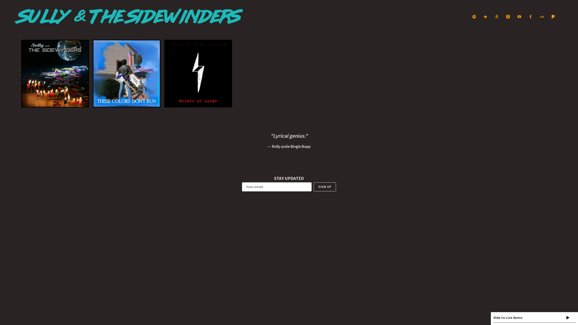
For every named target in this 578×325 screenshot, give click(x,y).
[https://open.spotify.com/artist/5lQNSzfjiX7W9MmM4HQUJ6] (474, 17)
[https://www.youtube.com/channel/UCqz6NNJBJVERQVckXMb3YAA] (519, 17)
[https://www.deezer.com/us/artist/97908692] (542, 17)
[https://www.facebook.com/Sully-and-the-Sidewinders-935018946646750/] (530, 17)
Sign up (324, 187)
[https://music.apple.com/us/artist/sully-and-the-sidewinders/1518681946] (485, 17)
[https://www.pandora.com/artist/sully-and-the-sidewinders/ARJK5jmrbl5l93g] (553, 17)
